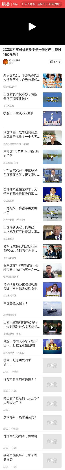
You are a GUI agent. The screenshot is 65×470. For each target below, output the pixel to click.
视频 (15, 4)
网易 (5, 4)
